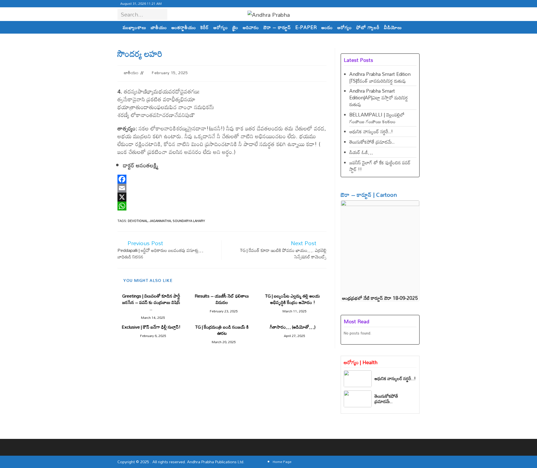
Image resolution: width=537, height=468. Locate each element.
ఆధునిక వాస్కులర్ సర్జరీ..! (371, 131)
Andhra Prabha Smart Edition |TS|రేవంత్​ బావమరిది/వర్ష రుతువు (380, 77)
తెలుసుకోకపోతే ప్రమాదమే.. (372, 141)
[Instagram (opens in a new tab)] (381, 3)
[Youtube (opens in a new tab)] (401, 3)
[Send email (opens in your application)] (408, 3)
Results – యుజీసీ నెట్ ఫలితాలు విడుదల (222, 299)
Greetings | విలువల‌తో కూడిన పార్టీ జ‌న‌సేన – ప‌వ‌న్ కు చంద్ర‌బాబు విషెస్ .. (151, 302)
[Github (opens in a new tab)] (395, 3)
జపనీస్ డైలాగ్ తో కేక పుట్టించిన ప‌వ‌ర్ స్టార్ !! (380, 166)
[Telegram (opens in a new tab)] (414, 3)
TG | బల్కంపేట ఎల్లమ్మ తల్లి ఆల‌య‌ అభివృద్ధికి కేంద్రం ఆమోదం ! (292, 299)
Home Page (282, 461)
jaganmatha (160, 221)
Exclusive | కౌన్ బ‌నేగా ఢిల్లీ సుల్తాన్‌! (151, 327)
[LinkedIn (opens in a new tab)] (388, 3)
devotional (138, 221)
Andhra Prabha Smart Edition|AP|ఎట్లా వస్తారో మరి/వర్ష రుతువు (378, 97)
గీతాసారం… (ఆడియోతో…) (292, 327)
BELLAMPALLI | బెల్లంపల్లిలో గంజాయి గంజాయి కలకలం (376, 118)
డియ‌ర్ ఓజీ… (361, 152)
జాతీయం (131, 73)
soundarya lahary (189, 221)
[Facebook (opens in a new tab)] (374, 3)
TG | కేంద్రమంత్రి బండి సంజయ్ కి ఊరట (222, 330)
